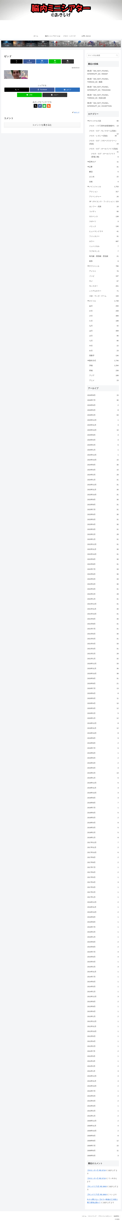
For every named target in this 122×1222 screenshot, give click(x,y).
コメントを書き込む (42, 125)
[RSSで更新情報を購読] (49, 106)
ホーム (84, 1216)
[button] (68, 61)
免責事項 (116, 1216)
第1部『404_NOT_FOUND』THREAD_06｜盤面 (98, 80)
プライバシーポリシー (105, 1216)
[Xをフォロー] (35, 106)
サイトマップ (92, 1216)
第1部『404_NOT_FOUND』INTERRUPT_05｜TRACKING (99, 88)
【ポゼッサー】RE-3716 (96, 1170)
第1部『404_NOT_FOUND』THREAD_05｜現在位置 (98, 96)
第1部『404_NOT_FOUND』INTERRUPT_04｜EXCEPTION (99, 104)
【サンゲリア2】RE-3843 (97, 1186)
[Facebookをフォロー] (40, 106)
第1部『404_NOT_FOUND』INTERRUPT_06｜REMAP (98, 72)
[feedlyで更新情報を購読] (44, 106)
